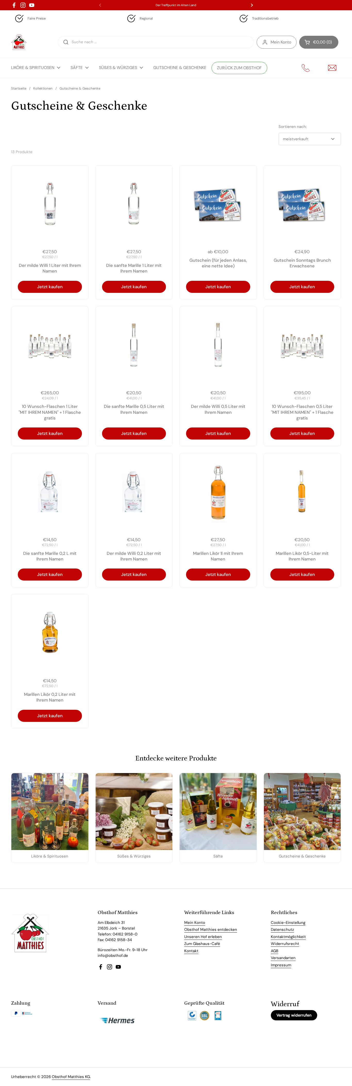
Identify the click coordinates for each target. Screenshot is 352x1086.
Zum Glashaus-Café (202, 943)
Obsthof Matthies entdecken (210, 929)
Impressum (281, 965)
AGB (274, 950)
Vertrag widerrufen (294, 1015)
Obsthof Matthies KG (71, 1076)
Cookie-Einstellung (288, 922)
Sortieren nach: (293, 126)
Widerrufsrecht (285, 943)
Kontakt (191, 950)
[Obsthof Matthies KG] (19, 42)
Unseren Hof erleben (203, 936)
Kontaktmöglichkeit (288, 936)
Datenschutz (282, 929)
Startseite (18, 88)
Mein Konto (281, 42)
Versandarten (283, 957)
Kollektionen (43, 88)
